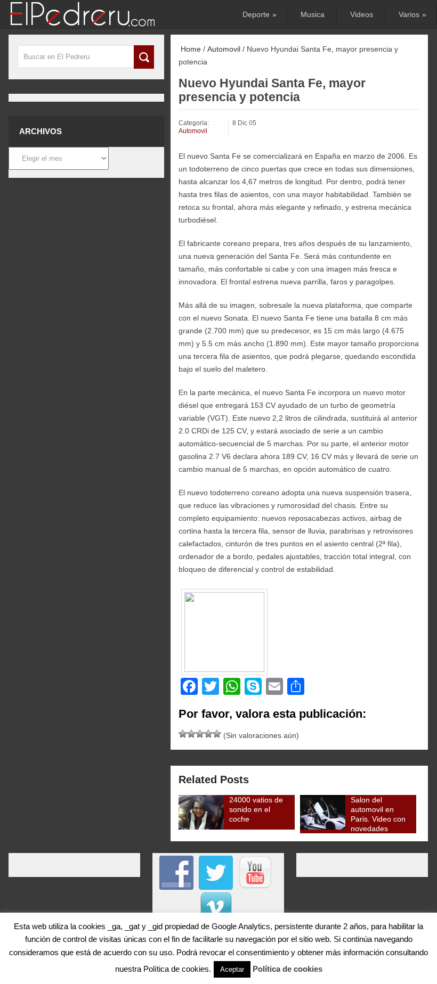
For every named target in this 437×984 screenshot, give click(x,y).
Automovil (223, 49)
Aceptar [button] (232, 969)
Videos (361, 14)
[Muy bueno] (208, 733)
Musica (313, 14)
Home (190, 49)
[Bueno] (200, 733)
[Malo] (183, 733)
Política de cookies (287, 968)
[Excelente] (217, 733)
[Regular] (191, 733)
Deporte (258, 14)
